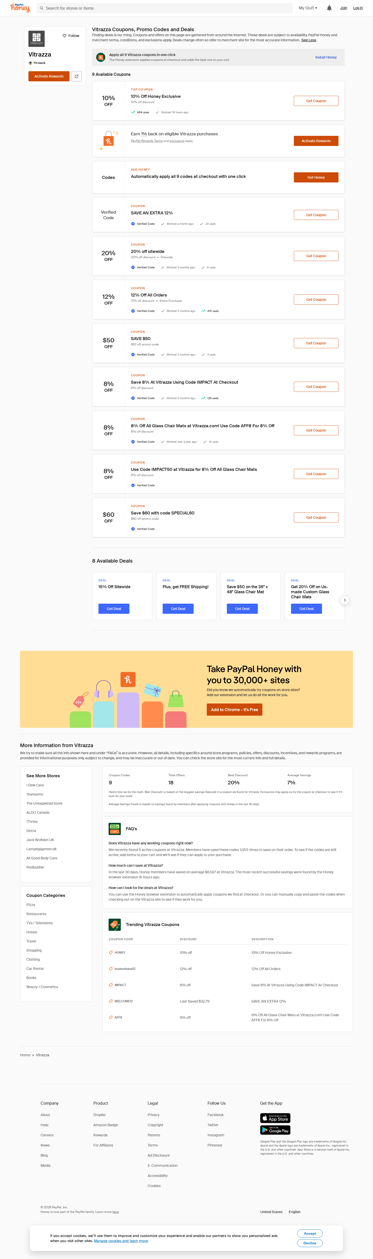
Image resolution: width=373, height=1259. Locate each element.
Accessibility (158, 1175)
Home (25, 1055)
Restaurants (36, 914)
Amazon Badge (105, 1125)
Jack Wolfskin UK (40, 840)
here (115, 1212)
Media (45, 1165)
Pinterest (215, 1145)
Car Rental (35, 968)
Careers (47, 1135)
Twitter (213, 1125)
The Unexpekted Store (44, 803)
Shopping (34, 950)
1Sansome (34, 794)
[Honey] (20, 8)
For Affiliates (103, 1145)
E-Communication (163, 1165)
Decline (309, 1243)
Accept (310, 1233)
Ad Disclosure (159, 1155)
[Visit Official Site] (77, 76)
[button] (280, 1211)
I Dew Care (35, 785)
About (45, 1115)
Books (31, 977)
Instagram (216, 1135)
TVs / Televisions (39, 923)
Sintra (31, 830)
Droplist (99, 1115)
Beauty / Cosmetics (42, 987)
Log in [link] (358, 8)
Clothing (33, 959)
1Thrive (32, 821)
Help (44, 1125)
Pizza (30, 904)
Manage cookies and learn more (121, 1240)
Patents (154, 1135)
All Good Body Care (41, 858)
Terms (153, 1145)
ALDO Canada (37, 812)
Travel (31, 941)
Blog (44, 1155)
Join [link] (343, 8)
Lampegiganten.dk (41, 849)
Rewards (100, 1135)
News (45, 1145)
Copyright (155, 1125)
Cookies (154, 1185)
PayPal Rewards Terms (147, 141)
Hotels (31, 932)
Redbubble (35, 867)
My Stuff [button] (306, 8)
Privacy (154, 1115)
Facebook (216, 1115)
